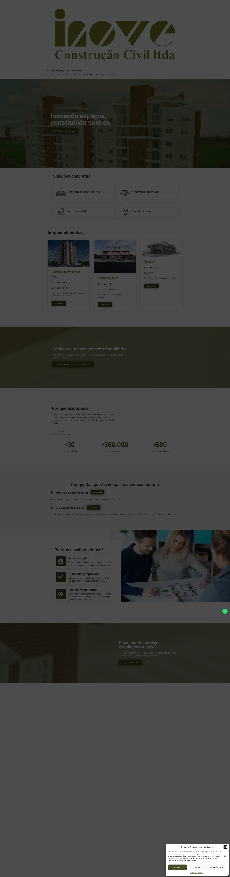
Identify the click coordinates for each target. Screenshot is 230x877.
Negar (197, 867)
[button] (225, 847)
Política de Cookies (196, 873)
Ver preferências (217, 867)
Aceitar (177, 867)
